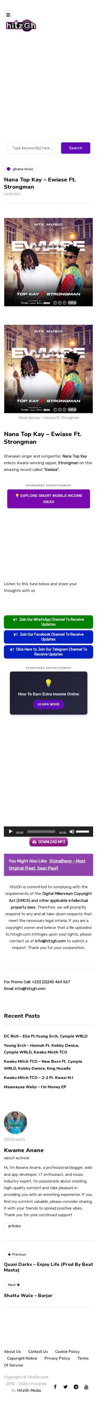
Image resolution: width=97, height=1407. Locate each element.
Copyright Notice (22, 1358)
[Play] (10, 831)
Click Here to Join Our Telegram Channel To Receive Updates (51, 652)
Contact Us (38, 1351)
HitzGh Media (29, 1390)
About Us (12, 1351)
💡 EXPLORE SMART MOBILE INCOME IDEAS (48, 499)
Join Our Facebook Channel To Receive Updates (52, 637)
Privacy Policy (57, 1358)
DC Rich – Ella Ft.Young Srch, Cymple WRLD (46, 1036)
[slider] (83, 831)
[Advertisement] (48, 90)
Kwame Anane (24, 1150)
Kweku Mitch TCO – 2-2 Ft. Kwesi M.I (38, 1077)
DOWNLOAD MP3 (52, 842)
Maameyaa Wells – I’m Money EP (35, 1087)
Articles (14, 1226)
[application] (48, 831)
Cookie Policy (67, 1351)
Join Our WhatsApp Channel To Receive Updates (51, 622)
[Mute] (71, 831)
